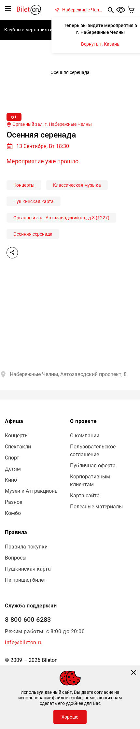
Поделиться (12, 252)
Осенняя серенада (32, 234)
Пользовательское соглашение (93, 451)
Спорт (12, 458)
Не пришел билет (25, 580)
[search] (110, 10)
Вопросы (15, 558)
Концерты (24, 185)
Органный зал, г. (51, 124)
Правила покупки (26, 547)
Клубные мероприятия (29, 29)
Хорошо (70, 717)
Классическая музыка (77, 185)
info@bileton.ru (24, 642)
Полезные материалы (96, 506)
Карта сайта (85, 495)
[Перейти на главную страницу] (29, 9)
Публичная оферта (93, 465)
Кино (11, 480)
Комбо (13, 513)
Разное (13, 502)
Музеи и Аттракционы (32, 491)
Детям (13, 469)
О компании (84, 435)
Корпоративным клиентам (90, 481)
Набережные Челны (83, 9)
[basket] (131, 10)
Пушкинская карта (33, 201)
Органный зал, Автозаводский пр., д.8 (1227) (61, 217)
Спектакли (18, 447)
